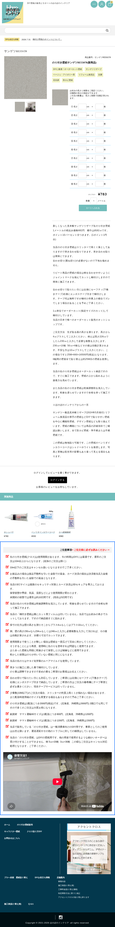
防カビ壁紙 (68, 80)
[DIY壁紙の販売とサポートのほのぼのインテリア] (12, 20)
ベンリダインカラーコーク (43, 532)
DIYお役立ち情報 (42, 877)
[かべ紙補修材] (71, 528)
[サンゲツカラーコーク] (43, 528)
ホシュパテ (9, 532)
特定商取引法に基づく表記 (69, 893)
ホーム (7, 825)
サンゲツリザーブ (94, 69)
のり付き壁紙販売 (25, 825)
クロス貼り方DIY (34, 831)
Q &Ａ (31, 904)
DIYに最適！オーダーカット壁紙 (67, 69)
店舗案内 (61, 877)
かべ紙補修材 (65, 532)
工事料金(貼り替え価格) (68, 889)
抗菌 (100, 74)
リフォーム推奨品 (86, 74)
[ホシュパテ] (16, 528)
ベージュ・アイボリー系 (64, 74)
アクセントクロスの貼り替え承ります (73, 897)
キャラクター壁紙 (12, 831)
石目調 (56, 80)
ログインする (57, 480)
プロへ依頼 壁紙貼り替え (16, 877)
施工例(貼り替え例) (66, 885)
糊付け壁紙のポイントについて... (47, 39)
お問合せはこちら (12, 838)
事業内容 (61, 881)
